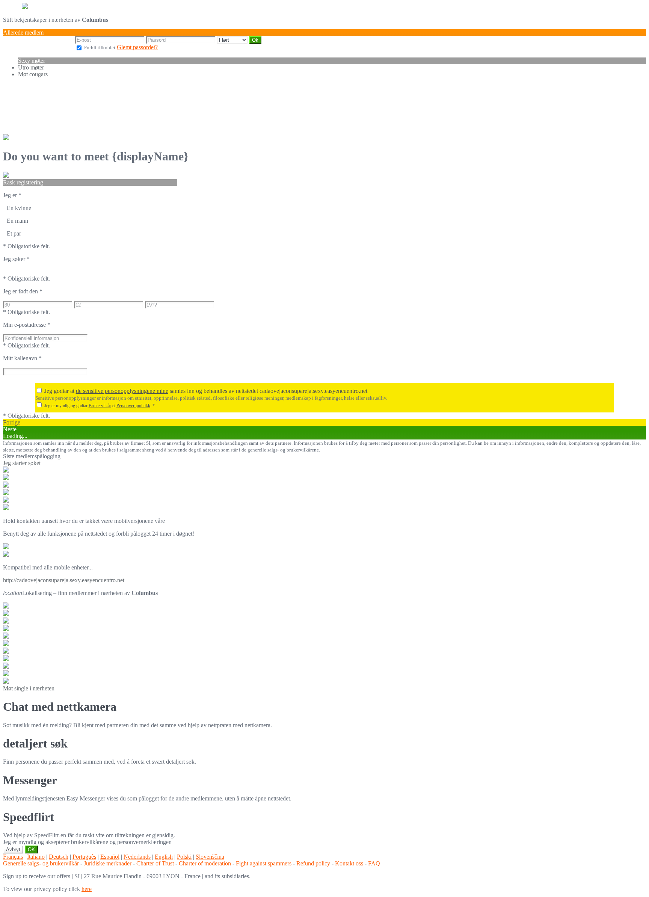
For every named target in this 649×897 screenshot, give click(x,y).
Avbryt (13, 849)
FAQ (374, 863)
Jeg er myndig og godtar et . (99, 405)
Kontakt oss (350, 863)
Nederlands (137, 856)
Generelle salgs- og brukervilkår (41, 863)
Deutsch (58, 856)
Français (13, 856)
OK (31, 849)
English (164, 856)
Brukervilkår (100, 405)
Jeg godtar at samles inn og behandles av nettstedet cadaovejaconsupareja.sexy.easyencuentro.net (205, 391)
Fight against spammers (264, 863)
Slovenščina (210, 856)
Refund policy (314, 863)
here (87, 889)
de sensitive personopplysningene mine (122, 391)
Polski (184, 856)
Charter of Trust (155, 863)
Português (84, 856)
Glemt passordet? (137, 47)
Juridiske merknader (108, 863)
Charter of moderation (205, 863)
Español (109, 856)
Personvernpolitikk (133, 405)
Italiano (36, 856)
